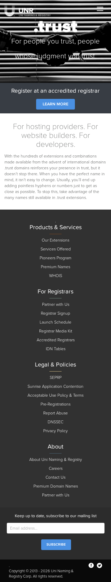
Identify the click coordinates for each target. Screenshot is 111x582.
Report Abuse (55, 413)
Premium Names (55, 266)
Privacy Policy (55, 430)
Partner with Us (55, 304)
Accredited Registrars (56, 340)
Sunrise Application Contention (55, 386)
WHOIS (55, 275)
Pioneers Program (55, 258)
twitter (99, 565)
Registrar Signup (55, 313)
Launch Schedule (55, 322)
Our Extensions (55, 240)
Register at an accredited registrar (55, 90)
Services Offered (56, 249)
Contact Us (55, 477)
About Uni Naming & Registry (55, 459)
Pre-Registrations (55, 404)
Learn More (55, 104)
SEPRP (56, 377)
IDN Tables (55, 348)
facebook (91, 565)
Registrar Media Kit (55, 331)
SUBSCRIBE (56, 544)
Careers (55, 468)
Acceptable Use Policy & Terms (55, 395)
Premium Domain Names (55, 486)
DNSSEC (55, 422)
